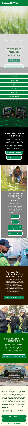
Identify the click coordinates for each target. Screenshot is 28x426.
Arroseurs (15, 217)
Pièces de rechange (15, 234)
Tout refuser (14, 420)
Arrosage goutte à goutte (15, 228)
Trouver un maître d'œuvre (14, 297)
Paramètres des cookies (14, 423)
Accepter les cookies (14, 416)
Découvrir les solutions (14, 153)
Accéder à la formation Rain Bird (14, 356)
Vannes (15, 222)
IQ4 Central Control (14, 158)
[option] (14, 36)
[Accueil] (11, 3)
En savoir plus (14, 60)
